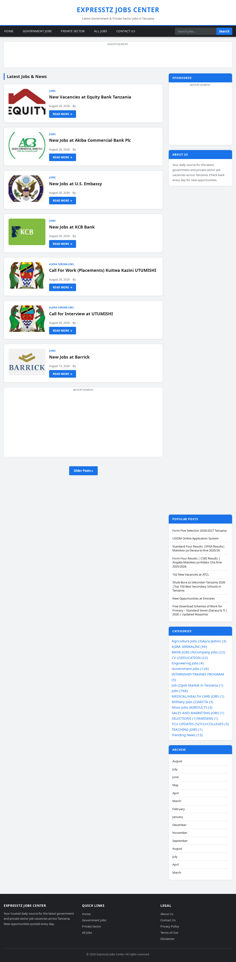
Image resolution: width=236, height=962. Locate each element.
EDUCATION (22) (194, 657)
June (175, 777)
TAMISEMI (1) (207, 718)
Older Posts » (83, 471)
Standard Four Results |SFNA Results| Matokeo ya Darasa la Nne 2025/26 (198, 549)
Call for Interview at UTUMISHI (81, 313)
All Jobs (100, 31)
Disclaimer (167, 938)
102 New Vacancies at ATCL (190, 575)
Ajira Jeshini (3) (214, 641)
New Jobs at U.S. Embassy (75, 183)
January (177, 817)
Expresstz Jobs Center (118, 9)
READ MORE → (62, 114)
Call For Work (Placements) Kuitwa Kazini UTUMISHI (102, 270)
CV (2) (176, 657)
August (177, 761)
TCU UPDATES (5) (185, 724)
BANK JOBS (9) (183, 652)
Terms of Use (169, 932)
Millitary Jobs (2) (185, 701)
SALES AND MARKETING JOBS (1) (198, 712)
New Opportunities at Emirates (193, 598)
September (180, 841)
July (174, 769)
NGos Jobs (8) (182, 707)
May (175, 785)
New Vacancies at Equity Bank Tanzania (90, 97)
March (176, 801)
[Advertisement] (118, 57)
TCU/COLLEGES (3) (214, 724)
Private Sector (73, 31)
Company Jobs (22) (210, 652)
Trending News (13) (187, 735)
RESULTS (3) (202, 707)
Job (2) (177, 685)
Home (9, 31)
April (175, 793)
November (179, 833)
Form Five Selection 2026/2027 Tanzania (199, 531)
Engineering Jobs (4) (188, 663)
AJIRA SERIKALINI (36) (189, 646)
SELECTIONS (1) (184, 718)
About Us (166, 914)
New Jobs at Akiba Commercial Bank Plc (90, 140)
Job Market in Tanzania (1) (202, 685)
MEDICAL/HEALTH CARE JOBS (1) (198, 696)
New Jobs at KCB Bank (72, 227)
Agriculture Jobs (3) (187, 641)
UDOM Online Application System (195, 538)
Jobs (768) (180, 690)
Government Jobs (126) (190, 668)
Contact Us (125, 31)
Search (224, 31)
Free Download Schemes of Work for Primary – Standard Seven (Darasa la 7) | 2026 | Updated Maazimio (199, 610)
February (178, 809)
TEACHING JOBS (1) (187, 729)
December (179, 825)
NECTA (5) (205, 701)
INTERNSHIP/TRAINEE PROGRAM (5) (198, 677)
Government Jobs (37, 31)
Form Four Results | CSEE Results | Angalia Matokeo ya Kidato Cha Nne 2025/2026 (197, 562)
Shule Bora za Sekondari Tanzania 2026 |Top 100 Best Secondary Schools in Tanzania (198, 586)
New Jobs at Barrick (69, 357)
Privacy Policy (169, 926)
